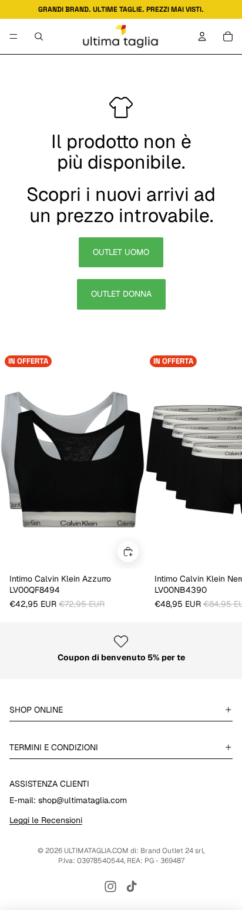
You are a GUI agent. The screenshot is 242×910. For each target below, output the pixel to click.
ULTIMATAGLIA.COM (96, 850)
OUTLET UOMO (121, 252)
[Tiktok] (132, 886)
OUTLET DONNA (121, 293)
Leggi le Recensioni (45, 820)
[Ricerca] (39, 36)
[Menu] (13, 36)
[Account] (202, 36)
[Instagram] (110, 886)
